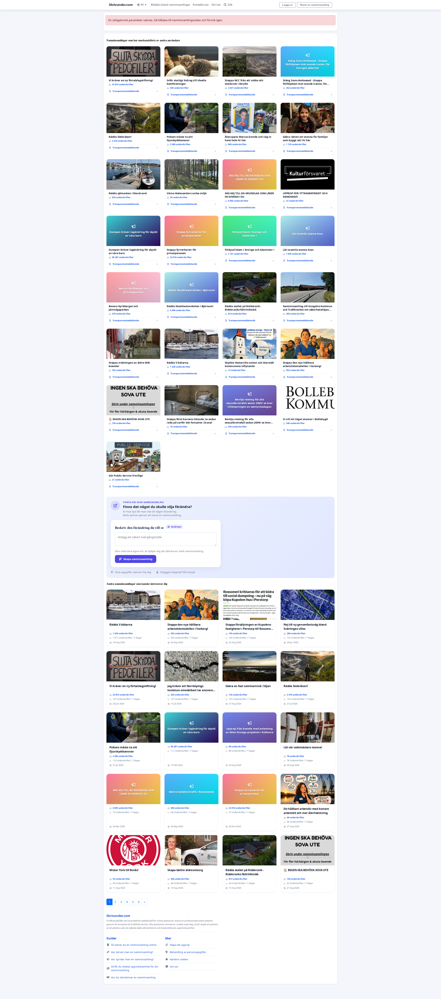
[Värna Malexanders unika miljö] (191, 183)
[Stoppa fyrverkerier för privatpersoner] (191, 242)
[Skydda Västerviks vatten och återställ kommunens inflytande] (249, 355)
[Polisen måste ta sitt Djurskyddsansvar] (191, 129)
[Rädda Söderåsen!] (133, 127)
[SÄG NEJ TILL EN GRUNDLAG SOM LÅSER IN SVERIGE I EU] (249, 185)
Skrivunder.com (121, 5)
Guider (111, 938)
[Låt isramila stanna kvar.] (308, 240)
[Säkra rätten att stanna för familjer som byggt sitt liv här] (308, 129)
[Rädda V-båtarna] (191, 353)
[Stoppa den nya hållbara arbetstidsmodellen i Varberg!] (308, 355)
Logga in (287, 4)
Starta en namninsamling (314, 4)
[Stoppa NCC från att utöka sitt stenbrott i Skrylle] (249, 72)
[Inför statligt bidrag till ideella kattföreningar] (191, 72)
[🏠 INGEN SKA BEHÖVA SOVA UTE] (133, 409)
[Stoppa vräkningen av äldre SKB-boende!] (133, 355)
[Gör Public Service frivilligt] (133, 466)
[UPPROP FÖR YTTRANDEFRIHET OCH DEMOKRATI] (308, 185)
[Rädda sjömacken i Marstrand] (133, 183)
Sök (230, 4)
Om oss (216, 4)
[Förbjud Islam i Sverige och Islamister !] (249, 240)
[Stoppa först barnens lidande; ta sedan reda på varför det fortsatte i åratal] (191, 411)
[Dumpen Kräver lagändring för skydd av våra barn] (133, 242)
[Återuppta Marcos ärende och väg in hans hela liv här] (249, 129)
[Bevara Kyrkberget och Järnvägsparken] (133, 298)
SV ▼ (144, 4)
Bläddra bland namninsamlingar (170, 4)
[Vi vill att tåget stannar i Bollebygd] (308, 409)
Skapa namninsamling (137, 559)
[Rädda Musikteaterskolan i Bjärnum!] (191, 296)
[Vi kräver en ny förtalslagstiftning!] (133, 70)
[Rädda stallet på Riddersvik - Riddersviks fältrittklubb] (249, 298)
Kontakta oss (201, 4)
